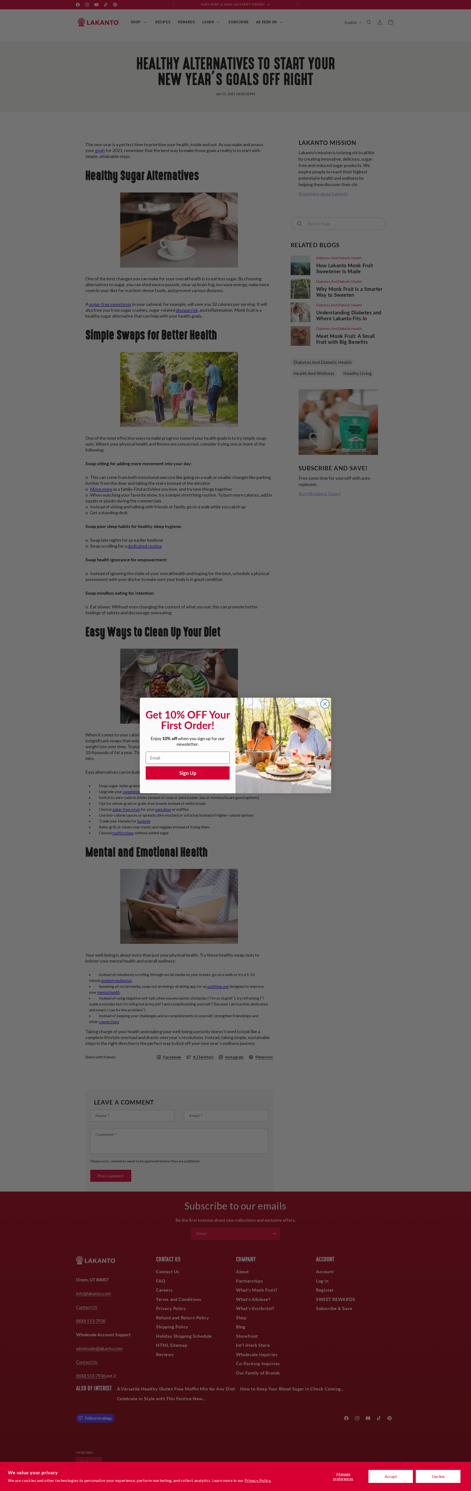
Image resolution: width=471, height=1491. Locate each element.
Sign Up (187, 773)
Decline (438, 1476)
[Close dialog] (325, 704)
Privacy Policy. (258, 1480)
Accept (391, 1476)
